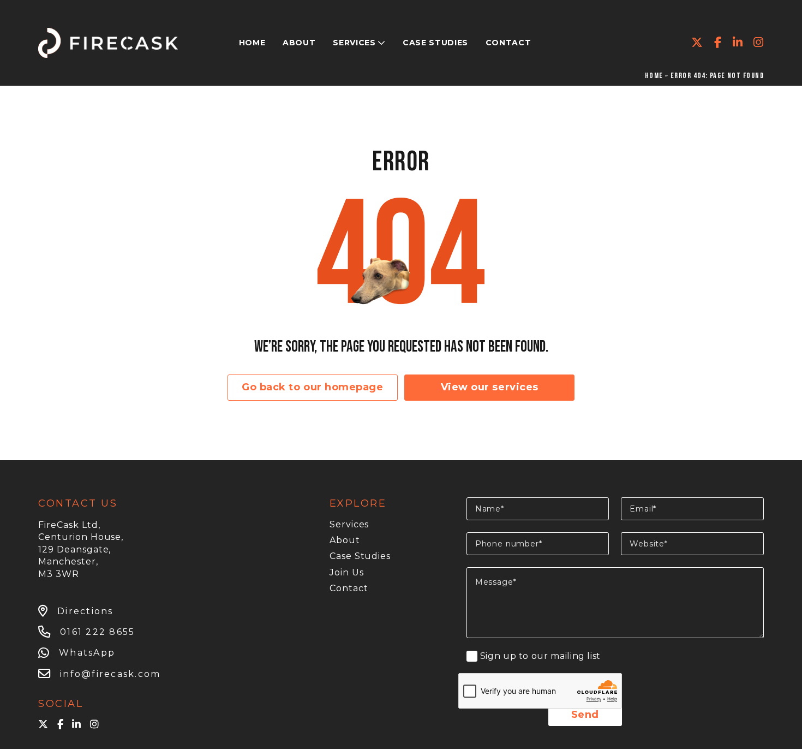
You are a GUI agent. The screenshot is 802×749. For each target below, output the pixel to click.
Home (654, 75)
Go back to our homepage (312, 387)
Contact (349, 588)
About (345, 540)
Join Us (347, 572)
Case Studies (360, 556)
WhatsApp (87, 652)
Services (349, 524)
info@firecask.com (110, 674)
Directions (85, 611)
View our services (489, 387)
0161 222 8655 (97, 632)
